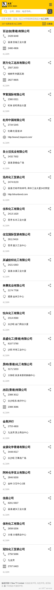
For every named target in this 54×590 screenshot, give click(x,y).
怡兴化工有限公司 (14, 313)
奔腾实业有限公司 (14, 285)
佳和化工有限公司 (14, 208)
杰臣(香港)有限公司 (15, 389)
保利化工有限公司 (14, 523)
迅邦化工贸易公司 (14, 177)
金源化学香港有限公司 (16, 447)
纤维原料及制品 (32, 19)
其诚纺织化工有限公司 (16, 259)
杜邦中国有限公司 (14, 119)
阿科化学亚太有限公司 (16, 472)
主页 (3, 19)
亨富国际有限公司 (14, 94)
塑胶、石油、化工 (15, 19)
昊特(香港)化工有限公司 (17, 364)
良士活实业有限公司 (15, 151)
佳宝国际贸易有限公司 (16, 234)
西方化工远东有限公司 (16, 62)
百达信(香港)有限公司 (16, 31)
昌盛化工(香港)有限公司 (17, 338)
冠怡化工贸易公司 (14, 549)
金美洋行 (8, 421)
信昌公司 (8, 498)
